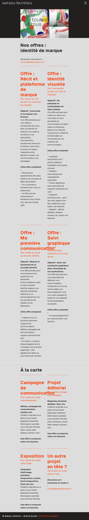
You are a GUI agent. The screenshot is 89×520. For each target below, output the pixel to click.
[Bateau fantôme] (17, 3)
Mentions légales (49, 516)
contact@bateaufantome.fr (32, 62)
